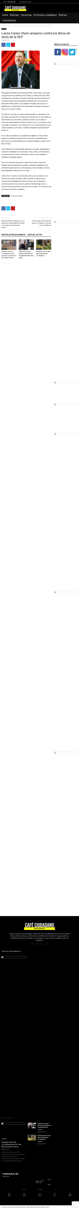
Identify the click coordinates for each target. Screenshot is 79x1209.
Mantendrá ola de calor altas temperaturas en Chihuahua (43, 253)
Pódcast (63, 15)
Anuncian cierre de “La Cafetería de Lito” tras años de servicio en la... (11, 1144)
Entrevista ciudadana (45, 15)
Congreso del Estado (17, 196)
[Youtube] (76, 1)
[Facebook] (69, 1)
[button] (66, 2)
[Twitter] (74, 1)
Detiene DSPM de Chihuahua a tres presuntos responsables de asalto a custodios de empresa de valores (13, 224)
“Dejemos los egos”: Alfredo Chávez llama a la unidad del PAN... (44, 1125)
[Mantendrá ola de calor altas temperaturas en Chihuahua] (43, 244)
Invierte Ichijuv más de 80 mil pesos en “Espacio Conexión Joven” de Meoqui (41, 223)
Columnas (26, 15)
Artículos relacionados (13, 235)
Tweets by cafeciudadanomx (11, 951)
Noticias (14, 15)
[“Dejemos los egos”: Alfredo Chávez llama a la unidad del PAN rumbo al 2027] (26, 244)
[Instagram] (71, 1)
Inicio (5, 15)
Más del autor (35, 235)
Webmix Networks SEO (42, 1207)
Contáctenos (9, 20)
